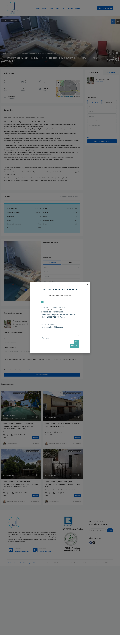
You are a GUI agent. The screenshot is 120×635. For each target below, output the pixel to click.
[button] (87, 284)
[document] (60, 317)
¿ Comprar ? (47, 310)
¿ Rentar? (58, 310)
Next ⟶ (76, 342)
